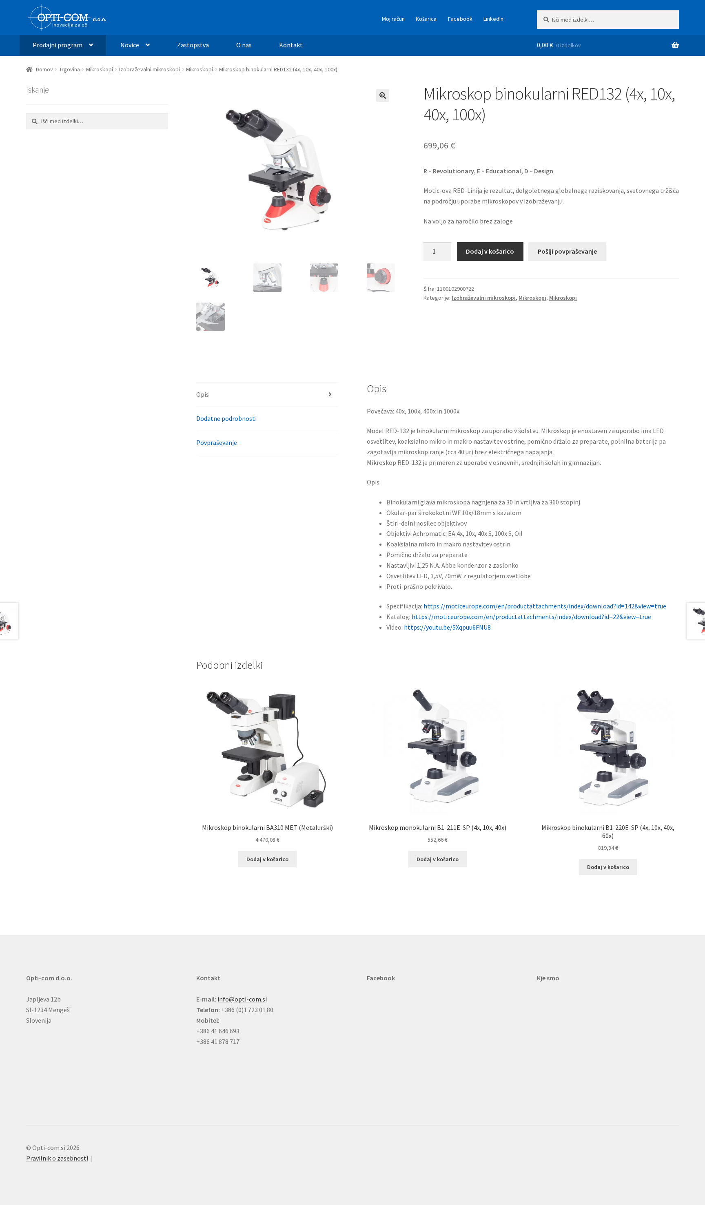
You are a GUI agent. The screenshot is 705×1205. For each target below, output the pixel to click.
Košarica (426, 18)
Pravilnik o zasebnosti (57, 1158)
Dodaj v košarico (490, 251)
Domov (44, 69)
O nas (244, 45)
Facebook (460, 18)
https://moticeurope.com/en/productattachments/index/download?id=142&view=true (544, 606)
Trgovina (69, 69)
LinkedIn (493, 18)
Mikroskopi (99, 69)
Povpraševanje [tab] (216, 442)
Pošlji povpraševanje (567, 251)
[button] (382, 95)
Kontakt (291, 45)
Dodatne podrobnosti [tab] (226, 418)
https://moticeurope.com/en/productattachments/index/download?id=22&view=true (531, 616)
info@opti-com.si (242, 999)
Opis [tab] (202, 394)
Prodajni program (57, 45)
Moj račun (393, 18)
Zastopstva (193, 45)
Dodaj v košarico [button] (267, 859)
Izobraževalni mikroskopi (149, 69)
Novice (129, 45)
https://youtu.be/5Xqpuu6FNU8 (447, 627)
